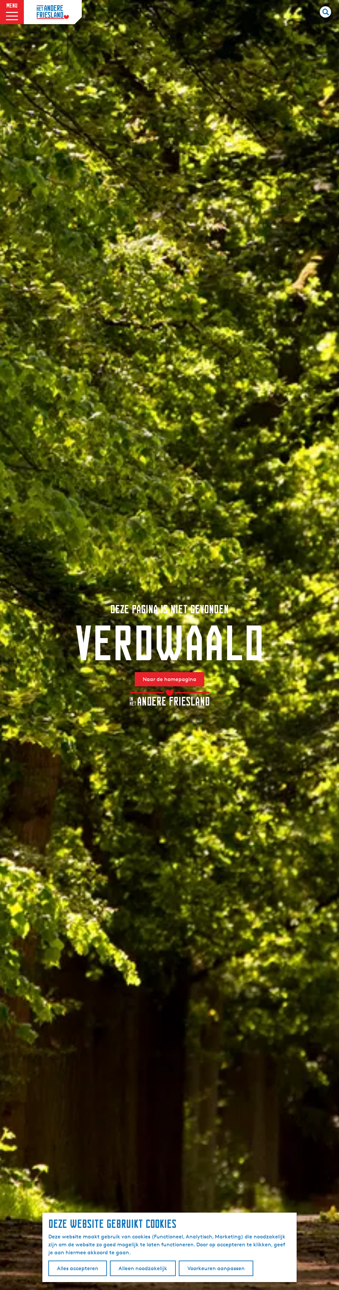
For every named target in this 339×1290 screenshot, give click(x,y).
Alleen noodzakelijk (143, 1268)
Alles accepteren (77, 1268)
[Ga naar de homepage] (52, 12)
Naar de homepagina (169, 679)
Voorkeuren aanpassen (216, 1268)
